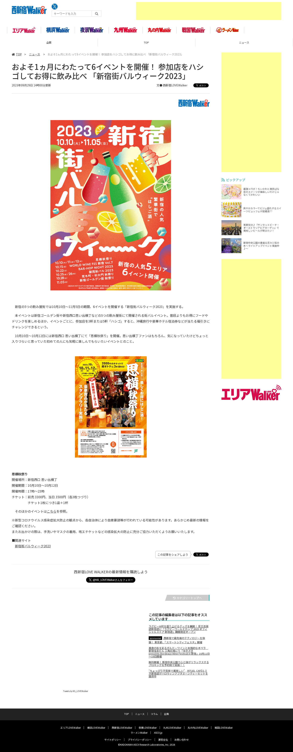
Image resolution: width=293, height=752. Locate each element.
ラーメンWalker (139, 732)
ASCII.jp (158, 732)
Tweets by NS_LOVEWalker (75, 691)
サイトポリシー (112, 739)
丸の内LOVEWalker (198, 727)
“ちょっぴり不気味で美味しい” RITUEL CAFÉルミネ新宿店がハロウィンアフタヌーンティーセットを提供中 (178, 673)
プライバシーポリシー (140, 739)
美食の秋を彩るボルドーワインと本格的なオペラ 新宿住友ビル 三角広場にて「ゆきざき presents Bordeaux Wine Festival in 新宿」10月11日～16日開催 (179, 652)
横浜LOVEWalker (96, 727)
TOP (146, 42)
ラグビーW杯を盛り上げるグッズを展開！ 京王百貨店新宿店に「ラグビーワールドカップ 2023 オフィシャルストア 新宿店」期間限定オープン (178, 629)
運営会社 (163, 739)
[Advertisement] (208, 11)
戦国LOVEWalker (224, 727)
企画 (48, 42)
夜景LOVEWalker (148, 727)
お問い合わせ (181, 739)
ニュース (244, 42)
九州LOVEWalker (172, 727)
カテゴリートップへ (189, 598)
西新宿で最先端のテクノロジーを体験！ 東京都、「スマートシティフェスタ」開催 (177, 640)
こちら (51, 511)
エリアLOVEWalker (70, 727)
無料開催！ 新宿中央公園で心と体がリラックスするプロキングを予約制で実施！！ (179, 663)
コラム (154, 713)
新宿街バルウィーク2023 (33, 546)
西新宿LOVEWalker (122, 727)
